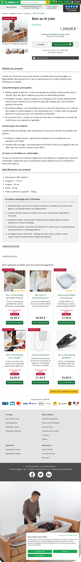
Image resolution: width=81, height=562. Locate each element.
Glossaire (45, 435)
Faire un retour (47, 427)
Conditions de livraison (50, 431)
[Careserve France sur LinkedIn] (49, 478)
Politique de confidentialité (67, 535)
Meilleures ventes (12, 427)
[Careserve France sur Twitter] (41, 478)
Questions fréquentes (50, 419)
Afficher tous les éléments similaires (64, 391)
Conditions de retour (9, 256)
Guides (44, 439)
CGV (24, 469)
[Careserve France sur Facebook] (32, 478)
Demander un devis (13, 449)
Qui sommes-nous (12, 419)
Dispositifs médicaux (13, 431)
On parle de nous (48, 453)
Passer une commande (50, 423)
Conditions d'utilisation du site (39, 469)
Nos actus (45, 458)
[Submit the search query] (48, 2)
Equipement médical (13, 453)
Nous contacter (47, 449)
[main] (40, 204)
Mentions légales (15, 469)
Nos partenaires (11, 423)
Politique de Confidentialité (62, 469)
